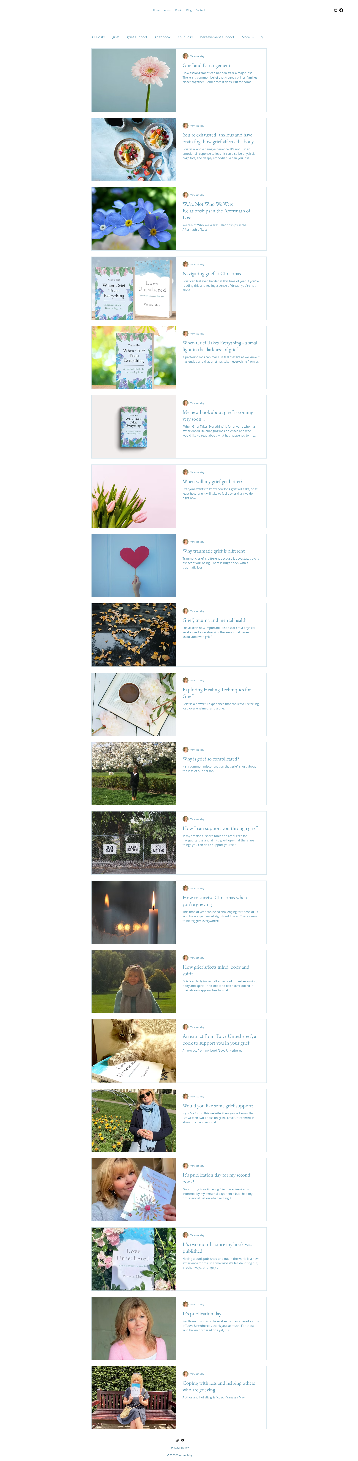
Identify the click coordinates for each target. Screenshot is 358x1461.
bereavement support (217, 37)
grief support (137, 37)
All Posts (98, 37)
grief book (162, 37)
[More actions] (259, 56)
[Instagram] (335, 10)
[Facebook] (341, 10)
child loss (185, 37)
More (246, 37)
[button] (262, 38)
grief (115, 37)
